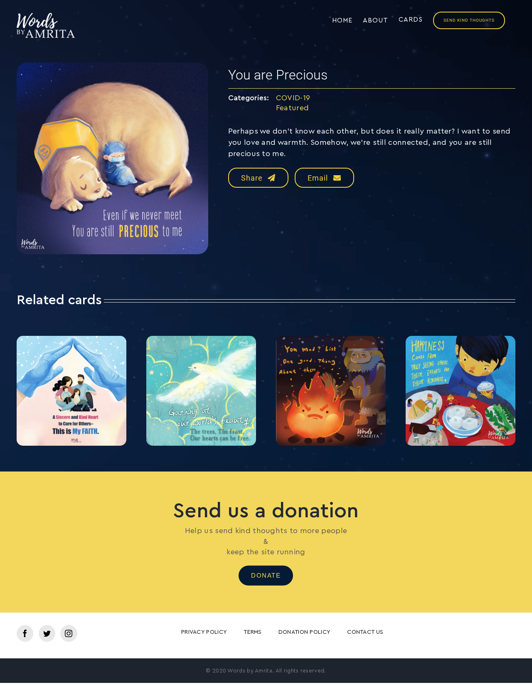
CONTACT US (365, 632)
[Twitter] (47, 633)
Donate (266, 575)
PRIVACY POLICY (204, 632)
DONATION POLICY (304, 632)
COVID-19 (293, 98)
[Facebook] (25, 633)
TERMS (253, 632)
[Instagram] (68, 633)
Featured (292, 108)
